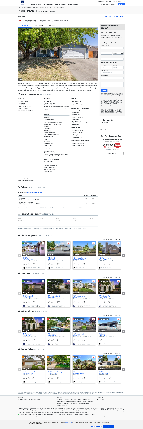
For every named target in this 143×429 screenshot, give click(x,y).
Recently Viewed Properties (108, 4)
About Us (115, 1)
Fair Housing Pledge (84, 403)
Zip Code (105, 57)
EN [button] (124, 1)
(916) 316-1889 (37, 306)
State (114, 51)
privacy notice (68, 422)
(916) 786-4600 (80, 306)
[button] (121, 4)
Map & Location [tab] (39, 25)
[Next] (123, 255)
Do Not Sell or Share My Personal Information (69, 401)
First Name (104, 65)
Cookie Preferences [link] (62, 405)
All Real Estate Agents (34, 399)
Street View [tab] (52, 25)
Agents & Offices (60, 4)
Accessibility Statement (63, 403)
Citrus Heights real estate (57, 393)
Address (105, 45)
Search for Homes (35, 4)
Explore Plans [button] (92, 414)
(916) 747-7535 (62, 306)
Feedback (59, 399)
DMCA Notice (74, 403)
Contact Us (66, 399)
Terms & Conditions (88, 401)
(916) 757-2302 (55, 344)
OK (108, 426)
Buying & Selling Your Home (104, 1)
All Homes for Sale (22, 399)
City (102, 51)
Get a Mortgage (72, 4)
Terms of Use (114, 112)
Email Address (104, 70)
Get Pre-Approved (112, 153)
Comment (103, 80)
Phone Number (104, 75)
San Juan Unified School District (35, 192)
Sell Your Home (47, 4)
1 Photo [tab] (25, 25)
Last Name (115, 65)
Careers (120, 1)
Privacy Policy (86, 399)
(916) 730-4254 (80, 344)
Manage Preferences (96, 426)
